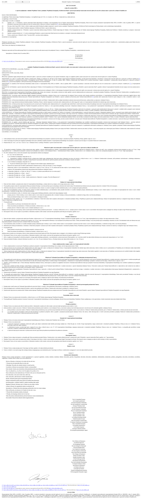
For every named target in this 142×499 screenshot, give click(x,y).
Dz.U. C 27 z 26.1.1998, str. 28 (83, 489)
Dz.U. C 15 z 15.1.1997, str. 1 (61, 485)
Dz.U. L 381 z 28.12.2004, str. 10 (55, 61)
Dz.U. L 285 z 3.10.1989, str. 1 (49, 485)
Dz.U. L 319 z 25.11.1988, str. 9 (10, 486)
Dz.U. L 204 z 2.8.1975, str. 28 (10, 489)
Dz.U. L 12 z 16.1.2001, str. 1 (9, 61)
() (57, 24)
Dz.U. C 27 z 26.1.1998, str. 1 (83, 485)
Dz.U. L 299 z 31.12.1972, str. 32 (10, 485)
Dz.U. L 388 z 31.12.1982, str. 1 (36, 485)
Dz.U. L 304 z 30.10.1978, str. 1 (23, 485)
